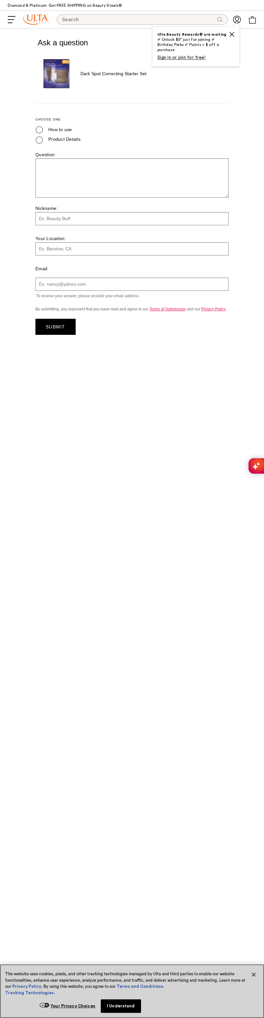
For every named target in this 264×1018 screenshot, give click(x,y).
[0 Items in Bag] (252, 20)
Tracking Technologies (29, 993)
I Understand (121, 1006)
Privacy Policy (26, 986)
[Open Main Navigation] (11, 19)
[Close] (254, 975)
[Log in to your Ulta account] (237, 20)
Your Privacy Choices (73, 1006)
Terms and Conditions (140, 986)
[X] (231, 34)
